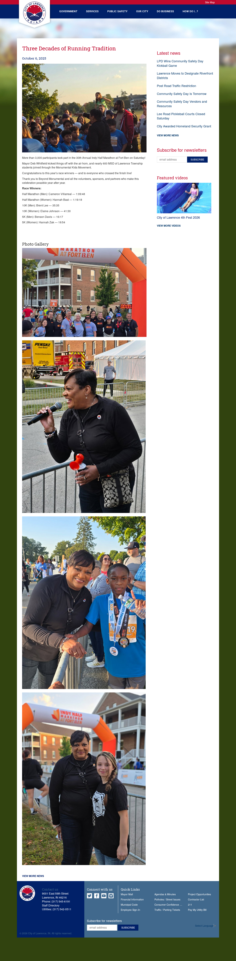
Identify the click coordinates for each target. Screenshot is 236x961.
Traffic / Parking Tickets (167, 909)
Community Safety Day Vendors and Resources (182, 103)
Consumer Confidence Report (170, 904)
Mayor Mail (127, 894)
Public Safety (117, 11)
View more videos (169, 225)
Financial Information (132, 899)
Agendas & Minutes (165, 894)
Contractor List (196, 899)
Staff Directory (50, 905)
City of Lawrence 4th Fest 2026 (178, 217)
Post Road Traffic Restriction (176, 85)
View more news (33, 876)
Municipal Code (129, 904)
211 (190, 904)
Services (92, 11)
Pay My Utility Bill (197, 909)
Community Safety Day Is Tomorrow (181, 93)
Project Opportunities (199, 894)
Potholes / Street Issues (167, 899)
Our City (142, 11)
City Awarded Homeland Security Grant (184, 126)
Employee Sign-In (130, 909)
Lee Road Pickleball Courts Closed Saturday (181, 115)
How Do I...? (190, 11)
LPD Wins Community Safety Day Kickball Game (180, 63)
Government (68, 11)
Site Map (210, 2)
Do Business (165, 11)
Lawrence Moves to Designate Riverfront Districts (185, 75)
